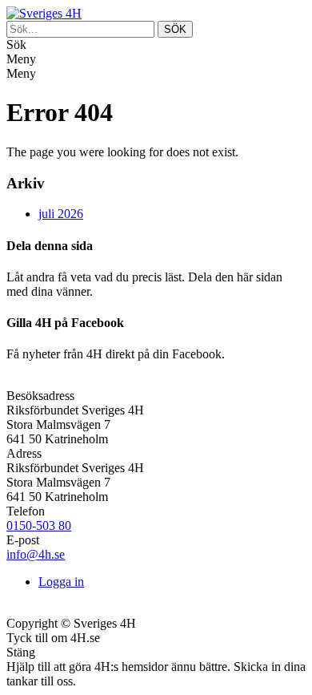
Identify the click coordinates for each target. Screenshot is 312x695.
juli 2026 (60, 213)
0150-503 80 (38, 525)
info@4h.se (35, 554)
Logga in (61, 581)
